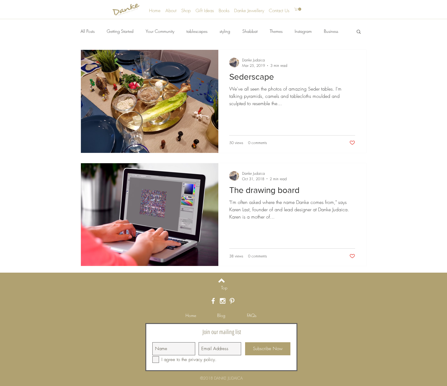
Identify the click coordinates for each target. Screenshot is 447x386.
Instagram (303, 31)
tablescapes (196, 31)
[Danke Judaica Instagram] (223, 301)
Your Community (160, 31)
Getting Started (120, 31)
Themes (276, 31)
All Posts (88, 31)
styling (225, 31)
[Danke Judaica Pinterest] (232, 301)
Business (331, 31)
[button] (298, 9)
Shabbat (250, 31)
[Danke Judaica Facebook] (213, 301)
